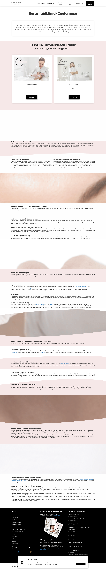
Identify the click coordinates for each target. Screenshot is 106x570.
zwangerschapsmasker (81, 286)
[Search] (29, 547)
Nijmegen (19, 480)
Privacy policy (53, 564)
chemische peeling (64, 363)
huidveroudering (40, 304)
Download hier (56, 515)
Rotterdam (13, 480)
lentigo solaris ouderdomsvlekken (36, 288)
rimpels (51, 304)
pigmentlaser (14, 352)
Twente (25, 480)
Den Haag (84, 479)
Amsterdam (90, 479)
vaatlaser (43, 352)
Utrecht (80, 479)
